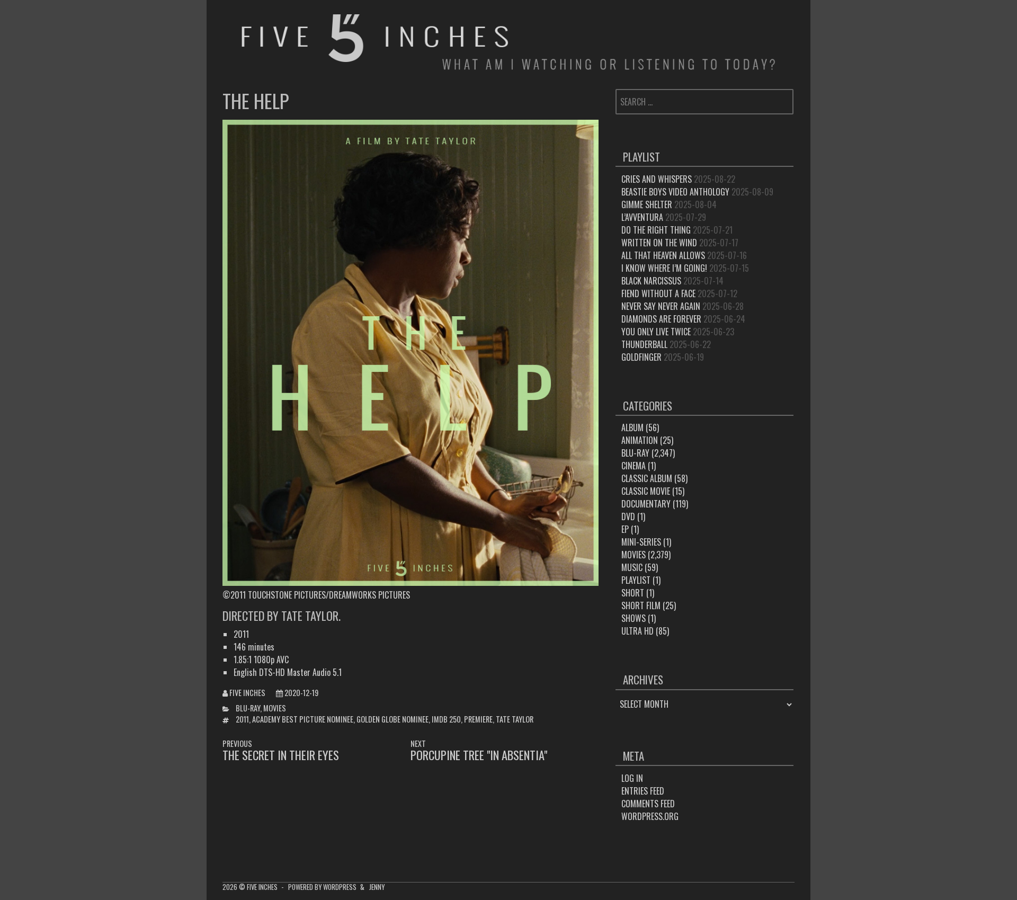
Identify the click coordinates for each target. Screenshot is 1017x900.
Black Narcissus (651, 280)
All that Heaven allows (663, 255)
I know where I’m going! (664, 268)
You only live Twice (656, 331)
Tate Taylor (514, 719)
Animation (639, 440)
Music (632, 567)
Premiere (478, 719)
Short (632, 592)
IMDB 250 (446, 719)
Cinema (633, 465)
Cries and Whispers (656, 179)
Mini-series (641, 542)
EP (625, 529)
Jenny (377, 887)
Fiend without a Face (658, 293)
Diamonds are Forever (661, 319)
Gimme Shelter (646, 204)
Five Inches (247, 692)
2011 (242, 719)
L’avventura (642, 217)
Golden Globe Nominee (392, 719)
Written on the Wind (659, 242)
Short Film (641, 605)
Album (632, 427)
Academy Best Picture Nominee (302, 719)
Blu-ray (248, 708)
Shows (633, 618)
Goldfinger (641, 357)
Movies (274, 708)
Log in (632, 778)
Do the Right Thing (656, 230)
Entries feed (642, 791)
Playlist (635, 580)
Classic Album (646, 478)
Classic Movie (645, 491)
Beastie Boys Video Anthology (675, 191)
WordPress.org (650, 816)
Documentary (646, 503)
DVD (628, 516)
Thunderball (644, 344)
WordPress (339, 887)
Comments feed (648, 803)
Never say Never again (660, 306)
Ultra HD (637, 631)
